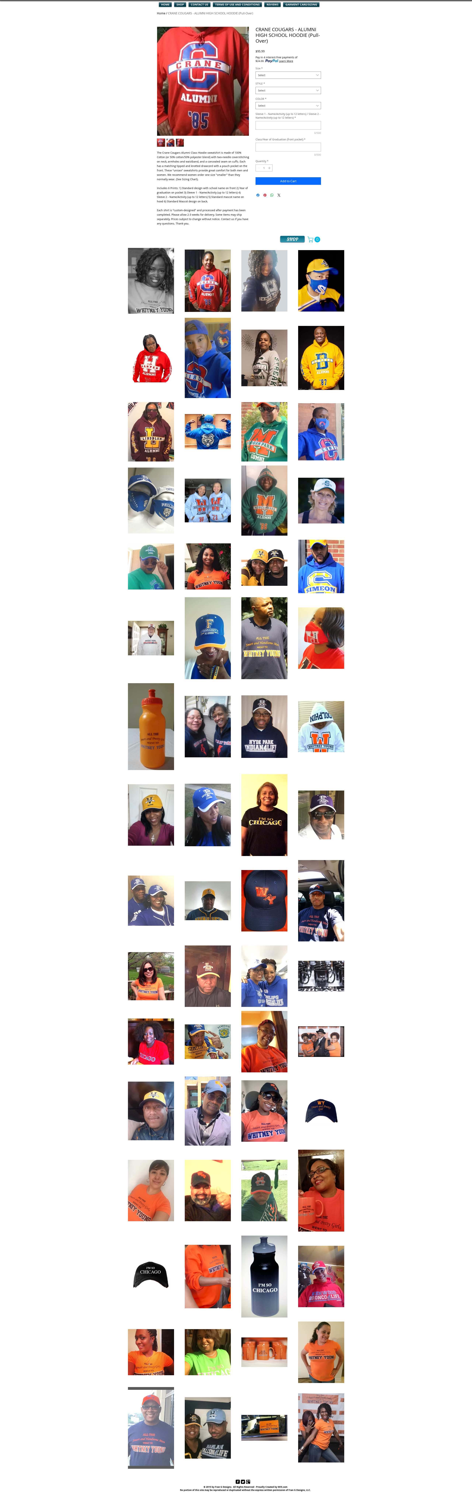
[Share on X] (279, 195)
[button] (315, 239)
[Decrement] (258, 168)
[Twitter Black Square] (243, 1482)
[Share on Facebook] (258, 195)
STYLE (260, 83)
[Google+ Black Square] (248, 1482)
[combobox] (288, 75)
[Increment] (269, 168)
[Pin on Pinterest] (265, 195)
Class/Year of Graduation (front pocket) (281, 139)
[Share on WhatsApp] (272, 195)
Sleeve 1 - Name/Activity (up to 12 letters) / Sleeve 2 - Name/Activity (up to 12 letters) (288, 115)
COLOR (261, 99)
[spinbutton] (264, 168)
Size (259, 68)
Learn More (286, 61)
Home (161, 13)
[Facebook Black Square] (238, 1482)
